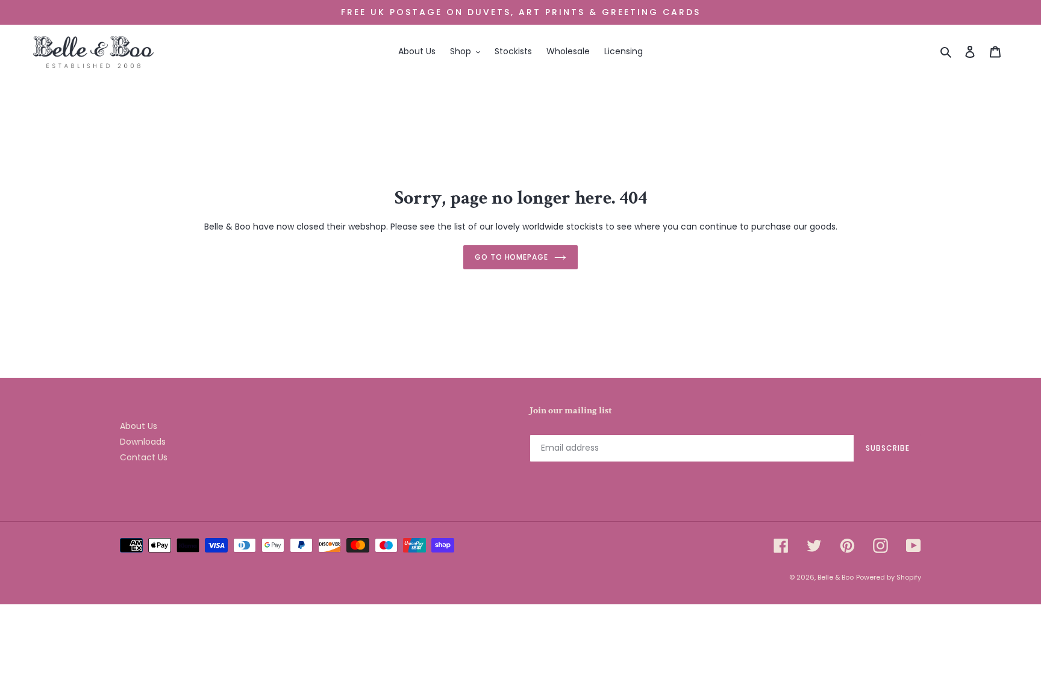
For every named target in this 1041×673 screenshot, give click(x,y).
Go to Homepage (511, 257)
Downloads (143, 442)
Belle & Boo (835, 577)
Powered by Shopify (888, 577)
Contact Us (143, 457)
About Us (138, 426)
